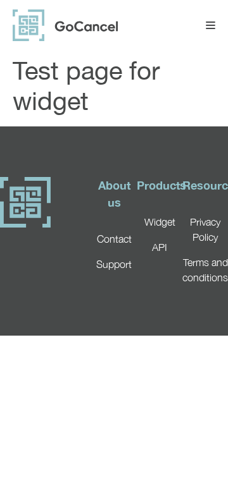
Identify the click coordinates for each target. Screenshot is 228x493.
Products (161, 185)
